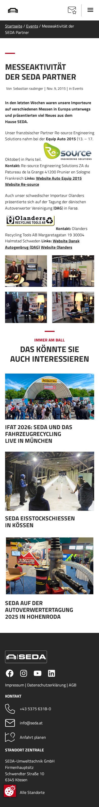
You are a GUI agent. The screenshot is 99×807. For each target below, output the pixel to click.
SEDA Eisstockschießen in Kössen (40, 521)
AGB (72, 685)
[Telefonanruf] (10, 708)
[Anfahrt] (10, 737)
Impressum (14, 685)
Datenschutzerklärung (46, 685)
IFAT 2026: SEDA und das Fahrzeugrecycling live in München (38, 434)
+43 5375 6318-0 (35, 709)
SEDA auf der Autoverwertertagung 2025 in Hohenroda (39, 610)
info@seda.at (31, 723)
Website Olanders (56, 247)
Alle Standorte (32, 792)
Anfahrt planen (33, 737)
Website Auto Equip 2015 (59, 178)
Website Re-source (22, 184)
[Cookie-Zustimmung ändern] (10, 791)
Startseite (13, 26)
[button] (72, 10)
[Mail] (10, 723)
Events (32, 26)
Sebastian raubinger (28, 88)
